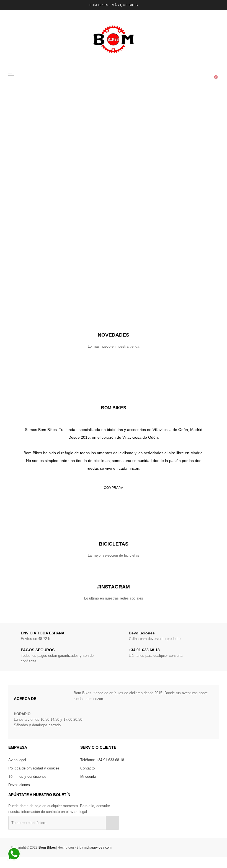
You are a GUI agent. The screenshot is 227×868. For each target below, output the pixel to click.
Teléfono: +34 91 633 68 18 (102, 760)
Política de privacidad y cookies (34, 768)
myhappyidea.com (98, 847)
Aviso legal (17, 760)
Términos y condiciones (27, 776)
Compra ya (113, 488)
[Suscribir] (112, 823)
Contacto (87, 768)
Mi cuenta (88, 776)
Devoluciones (19, 785)
